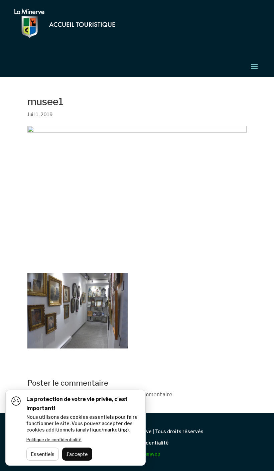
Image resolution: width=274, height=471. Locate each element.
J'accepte (77, 454)
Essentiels (42, 454)
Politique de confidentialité (54, 439)
